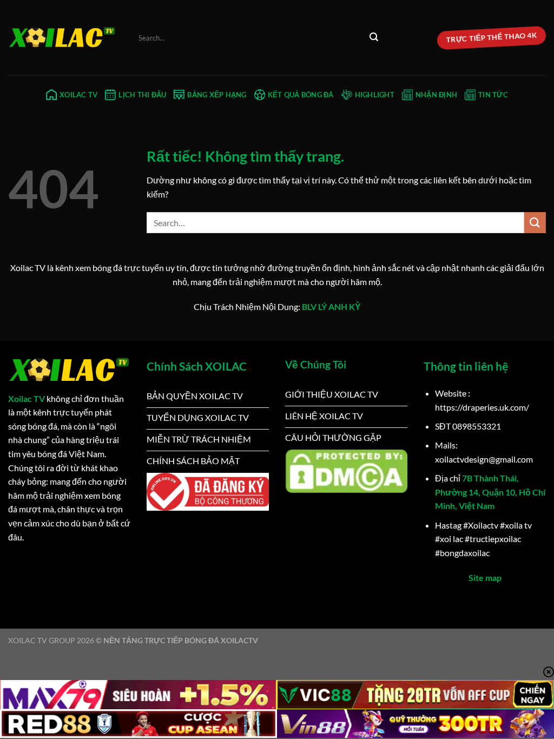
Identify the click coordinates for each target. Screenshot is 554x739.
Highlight (374, 94)
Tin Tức (493, 94)
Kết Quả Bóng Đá (301, 94)
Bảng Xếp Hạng (216, 94)
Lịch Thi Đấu (142, 94)
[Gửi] (374, 38)
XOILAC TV (78, 94)
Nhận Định (436, 94)
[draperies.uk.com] (62, 38)
